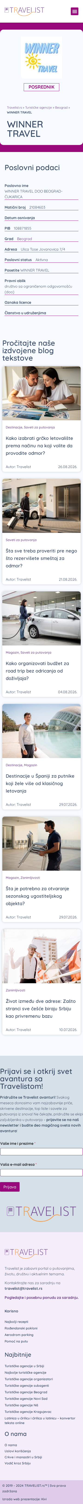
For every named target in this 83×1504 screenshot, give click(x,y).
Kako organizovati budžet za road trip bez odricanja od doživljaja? (37, 670)
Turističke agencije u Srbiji (24, 1366)
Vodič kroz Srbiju (18, 1463)
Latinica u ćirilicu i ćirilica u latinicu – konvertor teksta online (40, 1420)
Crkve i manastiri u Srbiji (23, 1457)
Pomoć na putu (16, 1341)
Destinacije (14, 427)
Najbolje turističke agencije (25, 1372)
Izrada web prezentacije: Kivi (24, 1499)
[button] (74, 11)
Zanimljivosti (30, 878)
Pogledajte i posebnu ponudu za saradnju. (42, 1297)
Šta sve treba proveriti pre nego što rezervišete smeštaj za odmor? (41, 558)
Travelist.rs (14, 107)
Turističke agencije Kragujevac (28, 1412)
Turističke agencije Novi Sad (26, 1399)
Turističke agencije (38, 107)
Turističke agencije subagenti (27, 1385)
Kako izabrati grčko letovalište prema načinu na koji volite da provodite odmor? (39, 445)
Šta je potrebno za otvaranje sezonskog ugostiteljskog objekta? (37, 896)
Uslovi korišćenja (18, 1451)
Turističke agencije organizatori (29, 1379)
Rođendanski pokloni (21, 1328)
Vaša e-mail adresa (18, 1164)
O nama (11, 1445)
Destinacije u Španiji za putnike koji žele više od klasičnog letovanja (40, 783)
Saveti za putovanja (39, 427)
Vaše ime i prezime (18, 1143)
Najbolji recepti (16, 1322)
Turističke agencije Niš (21, 1405)
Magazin (12, 652)
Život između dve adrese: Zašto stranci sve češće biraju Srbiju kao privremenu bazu (41, 1008)
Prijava (9, 1186)
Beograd (61, 107)
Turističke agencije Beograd (26, 1392)
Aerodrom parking (19, 1335)
